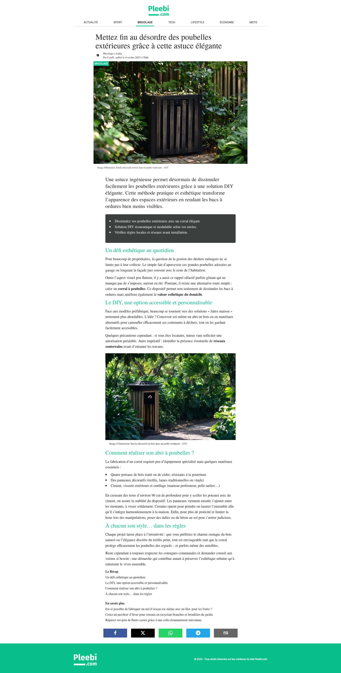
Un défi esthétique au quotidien (125, 577)
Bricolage (145, 22)
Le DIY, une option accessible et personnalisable (136, 582)
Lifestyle (197, 22)
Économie (227, 22)
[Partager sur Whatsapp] (170, 633)
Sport (117, 22)
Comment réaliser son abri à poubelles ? (131, 588)
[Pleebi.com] (98, 664)
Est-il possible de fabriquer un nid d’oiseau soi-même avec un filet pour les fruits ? (158, 609)
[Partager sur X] (143, 633)
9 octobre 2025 (132, 57)
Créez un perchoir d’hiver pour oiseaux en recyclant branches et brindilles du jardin (159, 614)
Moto (253, 22)
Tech (171, 22)
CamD (110, 57)
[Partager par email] (226, 633)
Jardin (119, 53)
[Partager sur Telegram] (198, 633)
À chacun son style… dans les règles (128, 593)
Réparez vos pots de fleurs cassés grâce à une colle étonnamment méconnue (153, 620)
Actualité (91, 22)
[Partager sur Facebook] (115, 633)
